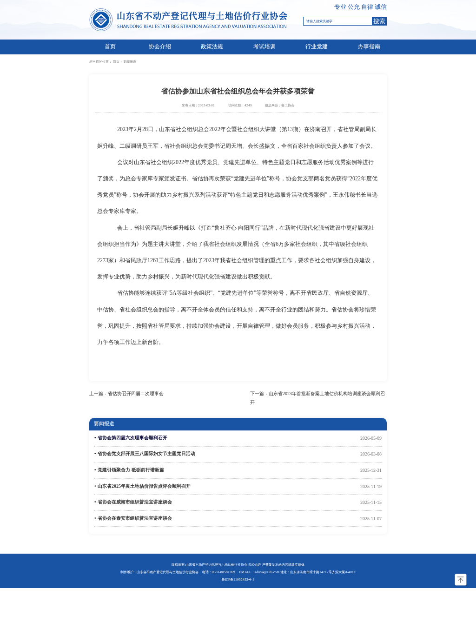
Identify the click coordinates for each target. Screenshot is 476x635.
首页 (110, 47)
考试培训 (264, 47)
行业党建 (316, 47)
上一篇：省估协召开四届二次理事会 (126, 393)
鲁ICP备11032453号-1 (238, 579)
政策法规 (212, 47)
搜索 (379, 21)
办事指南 (369, 47)
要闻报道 (129, 62)
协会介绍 (160, 47)
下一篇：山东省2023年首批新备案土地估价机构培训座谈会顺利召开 (317, 398)
